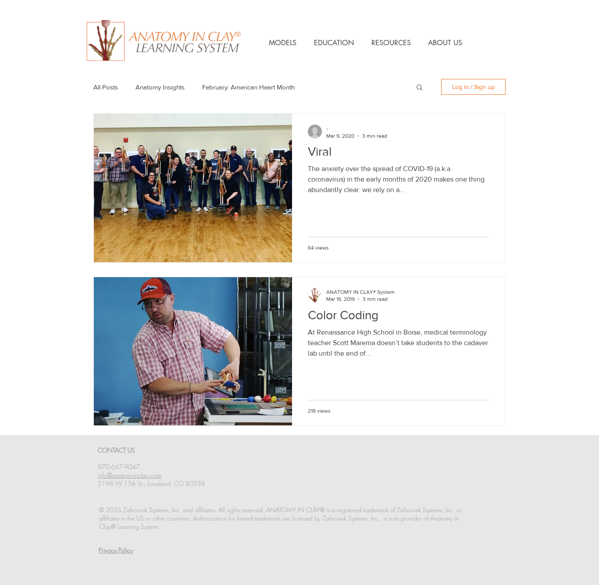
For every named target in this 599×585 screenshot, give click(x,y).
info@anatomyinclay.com (129, 475)
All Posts (105, 87)
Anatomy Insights (160, 87)
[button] (419, 88)
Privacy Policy (116, 550)
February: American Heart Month (248, 87)
